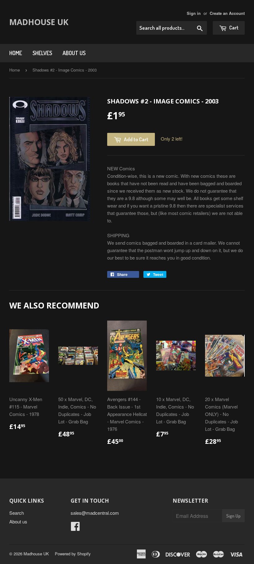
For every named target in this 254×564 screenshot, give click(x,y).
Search (16, 512)
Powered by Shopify (73, 554)
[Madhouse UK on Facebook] (75, 528)
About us (74, 53)
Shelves (42, 53)
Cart (233, 27)
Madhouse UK (38, 22)
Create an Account (227, 13)
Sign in (194, 13)
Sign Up (233, 516)
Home (15, 53)
